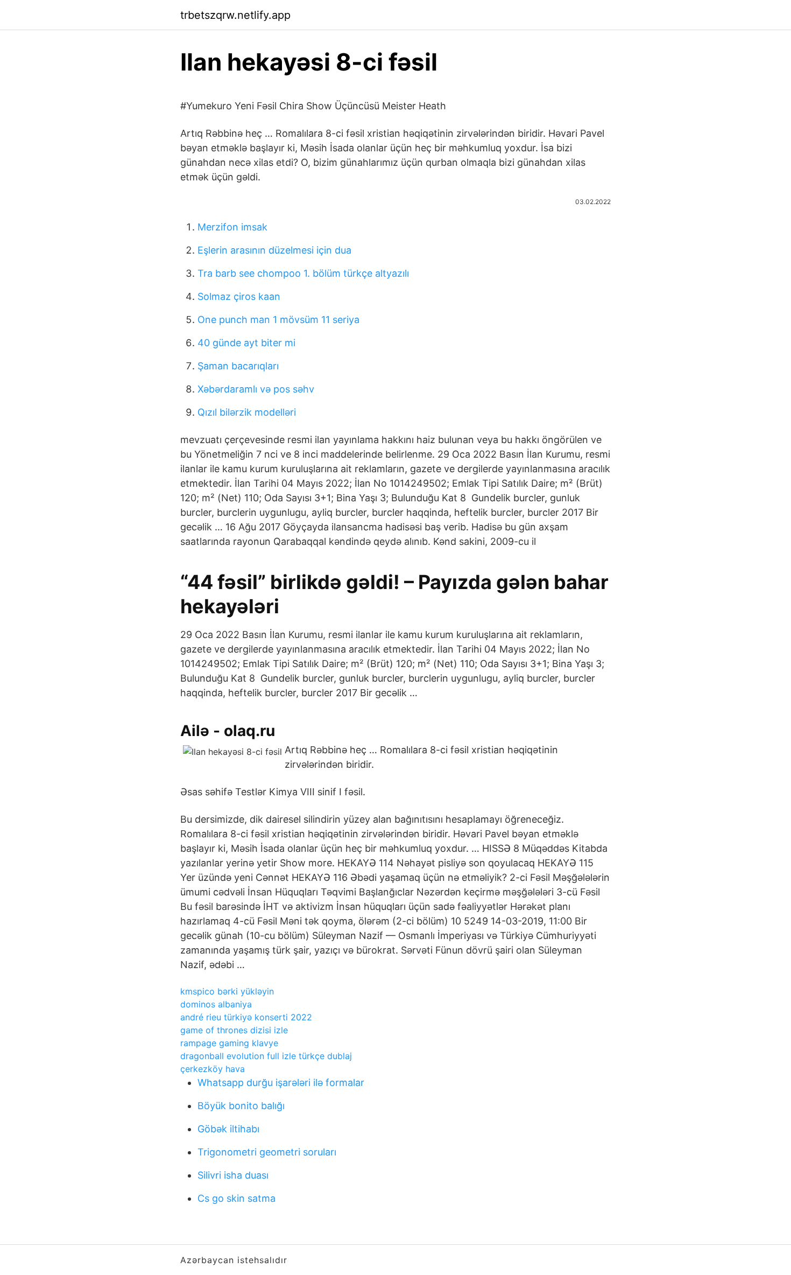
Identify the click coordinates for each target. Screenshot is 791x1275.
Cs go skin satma (236, 1198)
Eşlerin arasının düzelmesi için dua (274, 250)
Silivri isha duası (233, 1175)
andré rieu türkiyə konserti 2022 (246, 1017)
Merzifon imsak (232, 227)
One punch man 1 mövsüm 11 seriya (278, 319)
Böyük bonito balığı (241, 1105)
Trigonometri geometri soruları (266, 1152)
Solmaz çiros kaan (238, 296)
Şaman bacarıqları (238, 366)
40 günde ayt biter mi (246, 342)
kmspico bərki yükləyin (227, 991)
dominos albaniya (216, 1004)
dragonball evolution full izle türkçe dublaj (266, 1055)
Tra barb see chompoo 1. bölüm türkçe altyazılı (303, 273)
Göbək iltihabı (228, 1128)
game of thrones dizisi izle (234, 1030)
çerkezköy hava (212, 1068)
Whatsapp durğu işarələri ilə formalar (280, 1082)
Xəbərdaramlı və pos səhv (255, 389)
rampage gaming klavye (229, 1043)
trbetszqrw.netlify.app (235, 15)
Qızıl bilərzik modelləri (246, 412)
